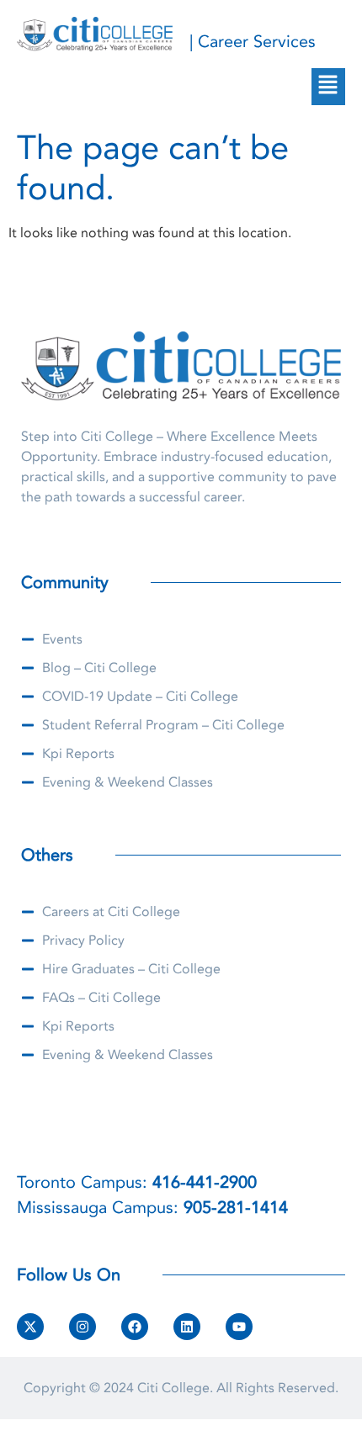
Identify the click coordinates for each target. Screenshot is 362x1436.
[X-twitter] (30, 1326)
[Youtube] (239, 1326)
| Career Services (252, 41)
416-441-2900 (204, 1182)
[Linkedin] (186, 1326)
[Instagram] (82, 1326)
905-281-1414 (236, 1207)
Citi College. (175, 1388)
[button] (328, 86)
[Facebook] (134, 1326)
